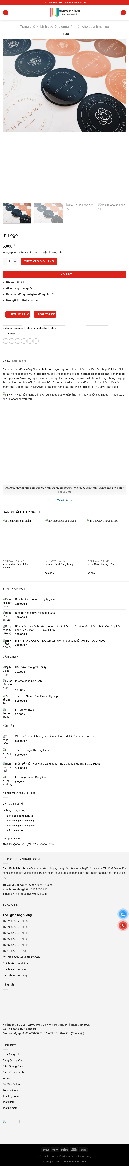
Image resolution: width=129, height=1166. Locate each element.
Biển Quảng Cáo (13, 1066)
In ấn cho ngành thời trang (20, 820)
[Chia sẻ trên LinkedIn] (36, 341)
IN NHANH (117, 369)
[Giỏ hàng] (123, 13)
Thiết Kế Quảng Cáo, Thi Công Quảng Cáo (28, 844)
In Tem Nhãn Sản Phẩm (15, 564)
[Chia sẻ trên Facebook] (11, 341)
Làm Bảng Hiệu (12, 1054)
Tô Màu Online (11, 1090)
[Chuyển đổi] (125, 810)
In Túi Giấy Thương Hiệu (100, 564)
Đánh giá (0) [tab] (19, 361)
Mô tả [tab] (6, 361)
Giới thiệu (44, 1156)
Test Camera (10, 1108)
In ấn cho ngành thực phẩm (20, 825)
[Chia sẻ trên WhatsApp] (5, 341)
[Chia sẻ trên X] (17, 341)
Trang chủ (27, 26)
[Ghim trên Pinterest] (30, 341)
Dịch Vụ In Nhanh (13, 1072)
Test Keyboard (11, 1096)
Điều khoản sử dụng (15, 975)
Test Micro (9, 1102)
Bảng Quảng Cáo (13, 1060)
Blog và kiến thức (63, 1156)
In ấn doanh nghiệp (23, 328)
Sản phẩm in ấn (12, 838)
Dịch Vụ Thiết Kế (13, 803)
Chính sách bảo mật (14, 969)
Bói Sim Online (11, 1084)
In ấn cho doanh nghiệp (91, 26)
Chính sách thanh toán (16, 963)
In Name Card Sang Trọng (59, 564)
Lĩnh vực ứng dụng (54, 26)
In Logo (11, 333)
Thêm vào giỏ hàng (39, 261)
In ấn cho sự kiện (15, 830)
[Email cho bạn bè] (24, 341)
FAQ (89, 1156)
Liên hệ (80, 1156)
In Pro (6, 1078)
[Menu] (5, 13)
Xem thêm (63, 500)
